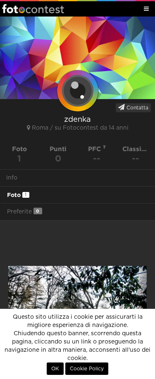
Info (11, 178)
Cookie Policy (87, 368)
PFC (95, 148)
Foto (16, 195)
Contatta (136, 107)
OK (55, 368)
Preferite (23, 211)
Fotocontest (33, 8)
